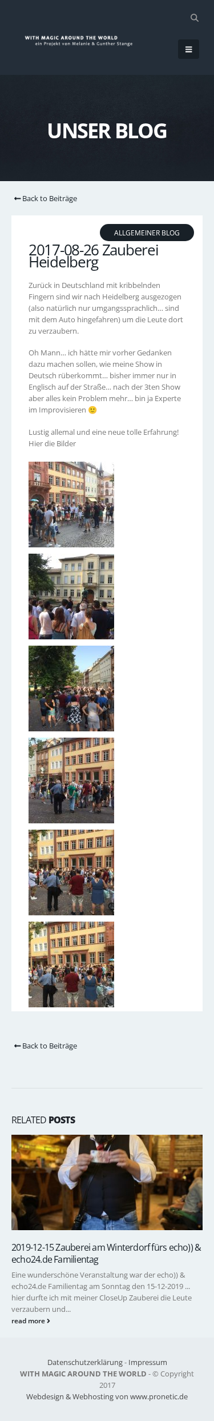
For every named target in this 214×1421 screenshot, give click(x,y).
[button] (194, 17)
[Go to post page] (107, 1183)
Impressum (147, 1362)
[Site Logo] (83, 40)
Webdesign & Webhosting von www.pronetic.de (107, 1396)
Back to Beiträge (49, 198)
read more (29, 1320)
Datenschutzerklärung (85, 1362)
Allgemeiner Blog (147, 232)
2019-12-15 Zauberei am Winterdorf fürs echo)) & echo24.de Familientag (106, 1253)
